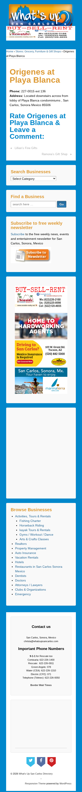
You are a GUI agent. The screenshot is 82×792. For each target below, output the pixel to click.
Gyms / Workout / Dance (36, 534)
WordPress (65, 783)
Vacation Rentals (26, 557)
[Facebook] (41, 761)
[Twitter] (31, 761)
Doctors (20, 580)
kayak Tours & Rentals (34, 530)
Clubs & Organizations (30, 589)
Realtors (21, 543)
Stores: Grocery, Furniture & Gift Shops (38, 51)
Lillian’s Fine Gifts (26, 148)
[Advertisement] (41, 453)
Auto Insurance (25, 553)
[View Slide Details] (40, 33)
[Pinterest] (52, 761)
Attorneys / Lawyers (28, 585)
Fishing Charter (30, 521)
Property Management (30, 548)
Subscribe (17, 234)
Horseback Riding (31, 525)
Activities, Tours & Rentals (33, 516)
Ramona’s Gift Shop (54, 154)
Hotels (19, 562)
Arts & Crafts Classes (34, 539)
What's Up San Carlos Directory (35, 773)
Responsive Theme (35, 783)
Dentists (20, 576)
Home (9, 51)
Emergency (23, 594)
